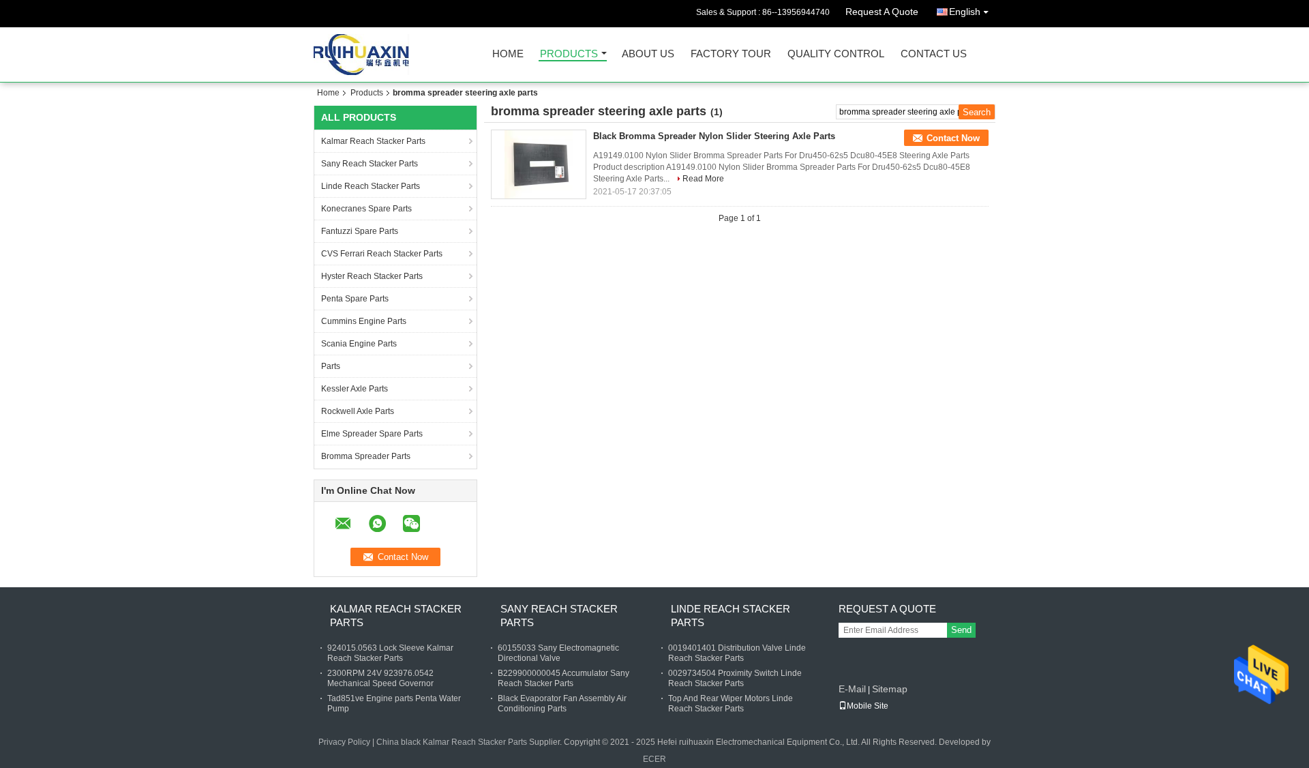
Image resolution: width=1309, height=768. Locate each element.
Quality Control (835, 54)
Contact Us (934, 54)
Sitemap (889, 688)
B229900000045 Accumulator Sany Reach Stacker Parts (563, 678)
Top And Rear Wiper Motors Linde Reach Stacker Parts (730, 703)
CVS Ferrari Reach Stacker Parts (381, 254)
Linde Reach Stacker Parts (370, 186)
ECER (654, 759)
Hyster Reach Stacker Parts (372, 276)
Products (569, 54)
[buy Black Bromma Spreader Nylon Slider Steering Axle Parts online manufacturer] (538, 164)
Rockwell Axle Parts (357, 411)
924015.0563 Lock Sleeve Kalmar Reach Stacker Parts (390, 653)
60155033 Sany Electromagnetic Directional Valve (558, 653)
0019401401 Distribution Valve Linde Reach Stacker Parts (737, 653)
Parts (330, 366)
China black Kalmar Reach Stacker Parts (451, 742)
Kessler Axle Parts (354, 389)
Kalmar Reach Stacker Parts (373, 141)
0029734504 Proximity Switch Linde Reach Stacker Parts (735, 678)
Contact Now (953, 138)
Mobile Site (867, 706)
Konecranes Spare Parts (366, 208)
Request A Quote (881, 11)
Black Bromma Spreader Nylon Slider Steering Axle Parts (714, 136)
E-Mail (852, 688)
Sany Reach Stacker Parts (369, 163)
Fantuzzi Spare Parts (359, 231)
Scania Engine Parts (359, 344)
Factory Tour (731, 54)
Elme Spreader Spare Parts (372, 434)
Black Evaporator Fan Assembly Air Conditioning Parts (562, 703)
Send (961, 630)
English (964, 11)
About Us (648, 54)
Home (508, 54)
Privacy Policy (344, 742)
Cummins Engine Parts (363, 321)
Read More (703, 178)
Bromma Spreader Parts (365, 456)
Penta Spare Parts (355, 299)
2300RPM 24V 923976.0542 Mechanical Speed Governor (380, 678)
